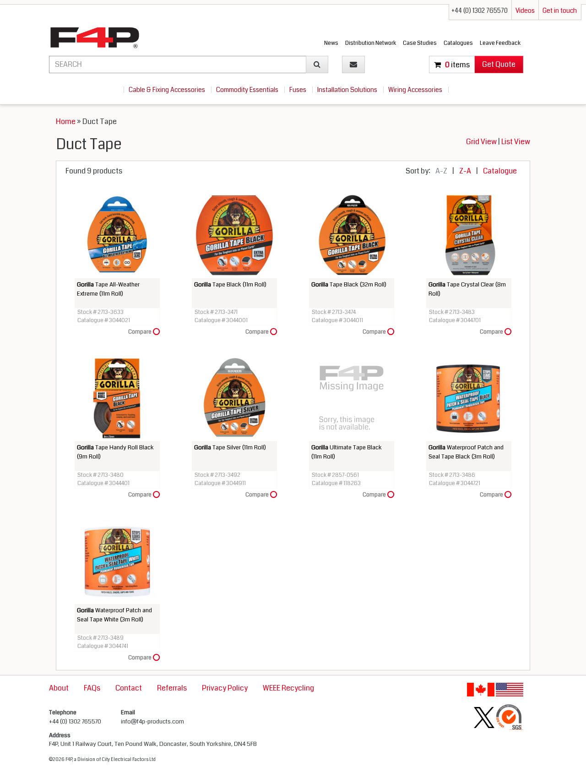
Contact (128, 688)
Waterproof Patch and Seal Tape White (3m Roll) (114, 615)
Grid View (482, 141)
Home (66, 121)
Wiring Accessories (416, 89)
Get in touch (560, 10)
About (59, 688)
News (331, 43)
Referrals (172, 688)
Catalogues (458, 43)
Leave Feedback (500, 43)
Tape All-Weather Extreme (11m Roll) (108, 289)
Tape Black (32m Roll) (348, 285)
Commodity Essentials (248, 89)
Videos (525, 10)
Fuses (298, 89)
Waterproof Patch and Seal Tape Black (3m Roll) (466, 452)
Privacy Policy (225, 688)
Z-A (465, 171)
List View (515, 141)
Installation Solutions (348, 89)
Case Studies (420, 43)
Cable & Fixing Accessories (167, 89)
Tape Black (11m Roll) (230, 285)
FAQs (92, 688)
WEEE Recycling (288, 688)
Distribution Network (370, 43)
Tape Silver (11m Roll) (230, 447)
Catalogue (500, 171)
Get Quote (498, 64)
